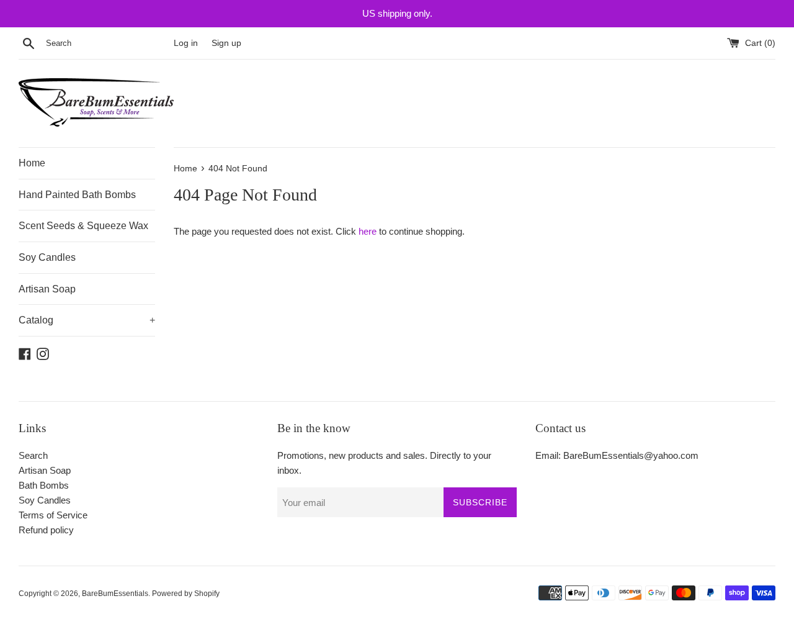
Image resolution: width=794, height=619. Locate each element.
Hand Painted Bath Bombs (77, 194)
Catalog (87, 320)
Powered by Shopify (186, 593)
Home (32, 163)
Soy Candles (47, 257)
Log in (186, 43)
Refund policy (46, 530)
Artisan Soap (47, 289)
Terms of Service (53, 515)
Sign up (226, 43)
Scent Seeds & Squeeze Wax (83, 225)
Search (33, 455)
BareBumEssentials (115, 593)
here (368, 231)
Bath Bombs (44, 485)
